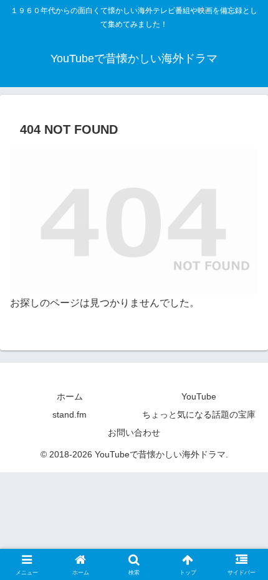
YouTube (198, 396)
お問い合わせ (134, 432)
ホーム (70, 396)
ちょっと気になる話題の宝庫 (199, 414)
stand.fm (69, 414)
